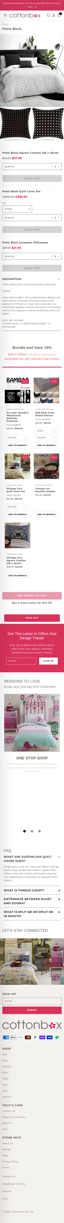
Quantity (9, 217)
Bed (4, 1054)
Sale (4, 1090)
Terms (5, 1167)
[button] (32, 279)
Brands (6, 1149)
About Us (7, 1143)
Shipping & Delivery (13, 1117)
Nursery (6, 1066)
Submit (32, 1010)
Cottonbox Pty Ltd (22, 1211)
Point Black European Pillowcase (25, 242)
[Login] (54, 15)
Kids (4, 1060)
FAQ (4, 1129)
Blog (5, 1155)
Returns (6, 1123)
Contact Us (8, 1111)
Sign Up (48, 660)
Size (4, 203)
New (4, 1084)
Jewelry (6, 1096)
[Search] (48, 15)
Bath (5, 1072)
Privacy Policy (10, 1161)
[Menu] (5, 15)
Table (5, 1078)
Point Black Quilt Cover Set (21, 191)
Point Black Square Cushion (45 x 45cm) (30, 152)
